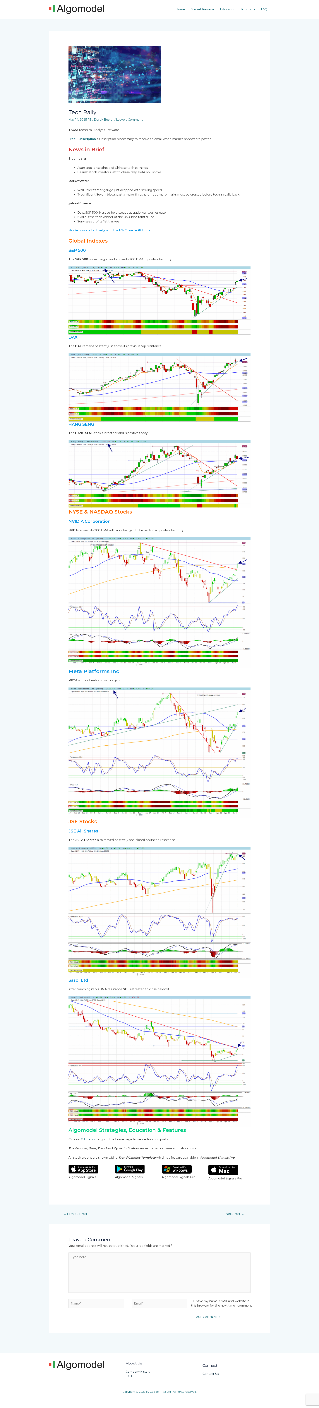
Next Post (235, 1214)
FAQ (264, 9)
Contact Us (211, 1374)
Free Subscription (82, 139)
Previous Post (75, 1214)
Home (180, 9)
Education (227, 9)
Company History (138, 1371)
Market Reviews (202, 9)
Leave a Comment (129, 119)
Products (248, 9)
